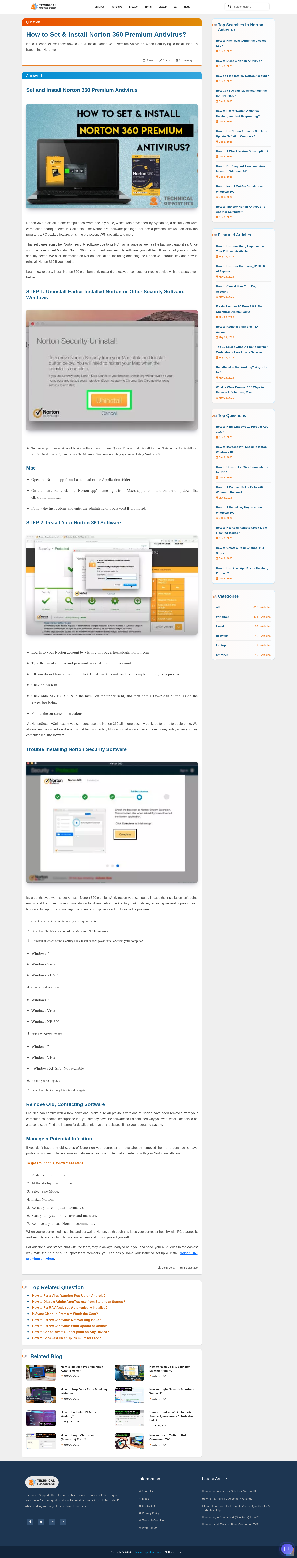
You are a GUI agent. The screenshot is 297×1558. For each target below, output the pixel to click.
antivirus (100, 6)
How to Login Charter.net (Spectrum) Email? (230, 1517)
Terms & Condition (153, 1520)
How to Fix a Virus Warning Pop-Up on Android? (69, 1295)
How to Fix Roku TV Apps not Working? (227, 1498)
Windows (117, 6)
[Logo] (43, 7)
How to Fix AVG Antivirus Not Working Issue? (66, 1320)
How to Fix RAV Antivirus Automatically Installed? (70, 1307)
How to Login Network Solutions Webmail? (229, 1491)
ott (175, 6)
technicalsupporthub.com (146, 1552)
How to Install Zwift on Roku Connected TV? (230, 1524)
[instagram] (52, 1522)
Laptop (163, 6)
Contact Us (148, 1506)
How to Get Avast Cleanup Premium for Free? (66, 1338)
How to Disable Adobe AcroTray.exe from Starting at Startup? (78, 1301)
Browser (133, 6)
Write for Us (149, 1527)
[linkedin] (63, 1522)
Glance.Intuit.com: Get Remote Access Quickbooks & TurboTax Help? (171, 1416)
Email (148, 6)
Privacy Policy (150, 1513)
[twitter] (41, 1522)
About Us (147, 1491)
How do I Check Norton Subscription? (242, 151)
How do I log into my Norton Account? (242, 75)
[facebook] (30, 1522)
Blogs (186, 6)
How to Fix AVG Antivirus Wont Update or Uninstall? (71, 1326)
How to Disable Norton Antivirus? (239, 60)
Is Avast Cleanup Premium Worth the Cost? (65, 1314)
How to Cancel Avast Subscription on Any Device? (70, 1332)
